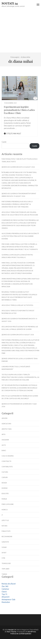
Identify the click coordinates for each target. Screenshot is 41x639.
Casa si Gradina (8, 456)
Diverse (5, 488)
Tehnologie (6, 563)
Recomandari (7, 536)
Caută (4, 142)
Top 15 (4, 594)
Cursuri (5, 477)
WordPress (32, 632)
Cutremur (5, 589)
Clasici (4, 592)
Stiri (3, 558)
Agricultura (6, 424)
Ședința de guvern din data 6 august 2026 (18, 335)
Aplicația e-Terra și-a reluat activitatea (17, 305)
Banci (4, 450)
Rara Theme (11, 632)
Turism (4, 574)
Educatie (5, 493)
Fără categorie (8, 504)
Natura (4, 526)
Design (4, 483)
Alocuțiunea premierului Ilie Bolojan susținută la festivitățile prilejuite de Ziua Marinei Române (20, 236)
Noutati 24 (10, 3)
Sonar (4, 547)
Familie (4, 499)
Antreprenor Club (8, 599)
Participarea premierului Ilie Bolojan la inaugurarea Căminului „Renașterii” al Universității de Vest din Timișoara (17, 204)
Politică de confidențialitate (20, 634)
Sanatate (5, 542)
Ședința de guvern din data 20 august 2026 (18, 167)
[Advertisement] (20, 30)
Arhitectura (6, 429)
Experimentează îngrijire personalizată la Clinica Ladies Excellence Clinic (19, 109)
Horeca (5, 510)
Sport (4, 553)
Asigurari (5, 440)
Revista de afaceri (9, 584)
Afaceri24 (5, 597)
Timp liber (5, 569)
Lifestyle (5, 520)
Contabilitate (7, 467)
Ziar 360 (5, 586)
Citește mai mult (13, 134)
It (2, 515)
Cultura (5, 472)
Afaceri (4, 418)
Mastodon (6, 602)
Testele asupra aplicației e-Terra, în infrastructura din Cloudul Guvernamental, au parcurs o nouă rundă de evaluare (20, 377)
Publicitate (6, 531)
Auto (4, 445)
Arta (3, 434)
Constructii (6, 461)
